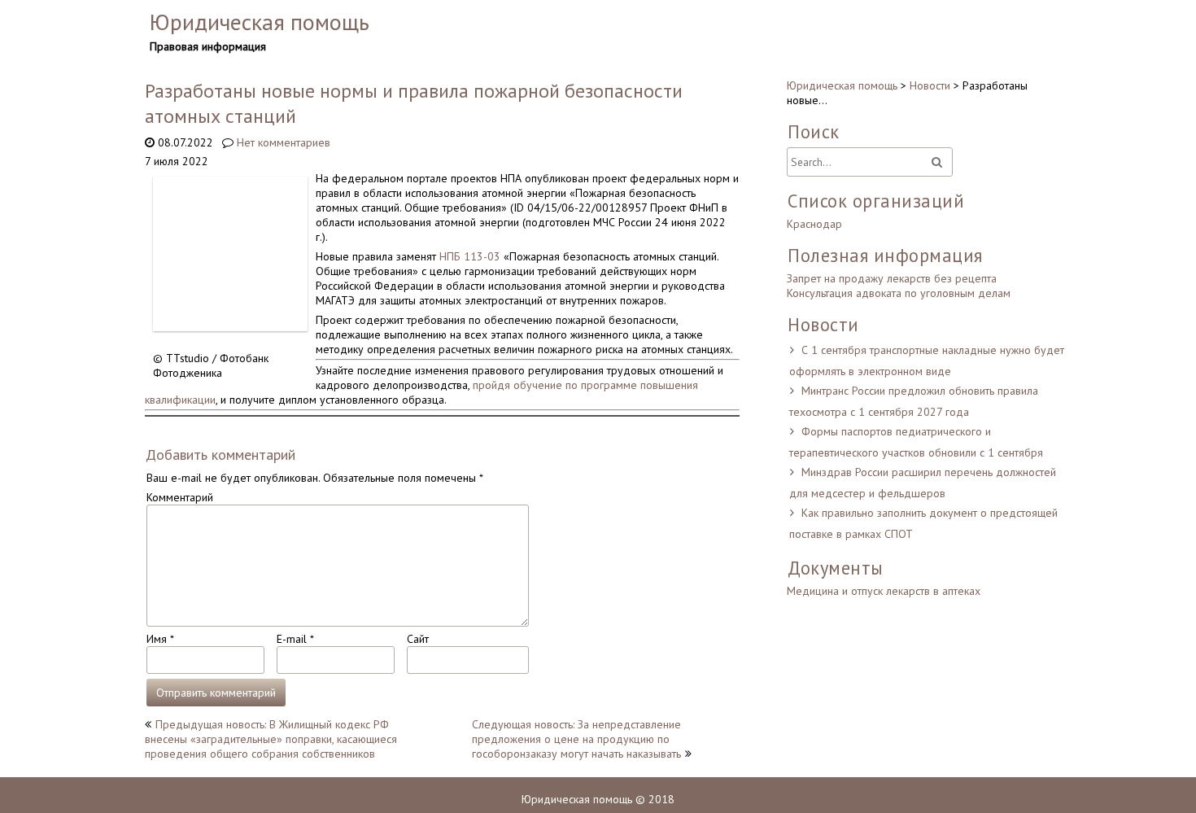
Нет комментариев (283, 142)
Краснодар (814, 223)
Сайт (418, 639)
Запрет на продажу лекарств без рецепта (892, 278)
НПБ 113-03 (469, 256)
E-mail (295, 639)
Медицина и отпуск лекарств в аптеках (883, 591)
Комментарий (179, 497)
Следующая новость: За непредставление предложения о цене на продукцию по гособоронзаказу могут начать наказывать (576, 739)
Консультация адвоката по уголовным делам (898, 293)
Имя (159, 639)
